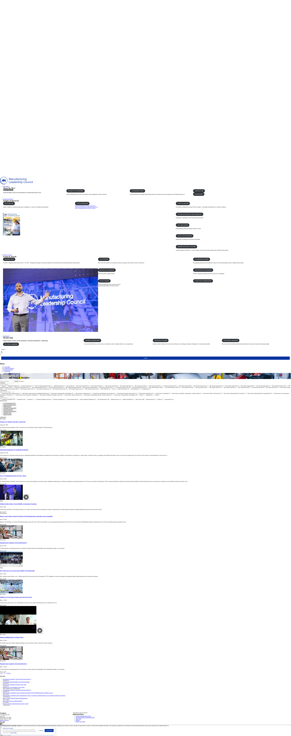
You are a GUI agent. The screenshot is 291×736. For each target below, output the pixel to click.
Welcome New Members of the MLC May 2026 (14, 684)
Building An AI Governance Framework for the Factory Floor (16, 597)
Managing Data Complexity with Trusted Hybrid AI (13, 542)
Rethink (78, 720)
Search (16, 381)
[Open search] (1, 352)
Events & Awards (7, 255)
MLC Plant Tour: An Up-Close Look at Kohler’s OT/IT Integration (17, 570)
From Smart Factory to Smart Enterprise (12, 701)
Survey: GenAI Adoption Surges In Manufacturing (15, 698)
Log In (2, 349)
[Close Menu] (0, 354)
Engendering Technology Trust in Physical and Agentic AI (17, 679)
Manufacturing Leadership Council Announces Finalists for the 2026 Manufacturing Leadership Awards (28, 692)
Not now (41, 730)
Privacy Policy (14, 732)
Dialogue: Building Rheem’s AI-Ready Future (11, 637)
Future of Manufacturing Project (83, 716)
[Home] (9, 373)
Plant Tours (78, 719)
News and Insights (14, 373)
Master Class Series (80, 721)
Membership (6, 336)
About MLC (6, 186)
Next (9, 673)
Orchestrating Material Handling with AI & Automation (16, 682)
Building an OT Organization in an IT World (13, 687)
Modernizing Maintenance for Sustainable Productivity (86, 206)
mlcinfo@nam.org (4, 720)
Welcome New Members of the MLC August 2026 (85, 205)
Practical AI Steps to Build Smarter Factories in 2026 (15, 703)
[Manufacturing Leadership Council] (16, 184)
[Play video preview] (26, 497)
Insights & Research (8, 199)
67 (7, 673)
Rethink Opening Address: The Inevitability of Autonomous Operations (18, 504)
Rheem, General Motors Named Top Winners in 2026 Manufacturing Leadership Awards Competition (26, 516)
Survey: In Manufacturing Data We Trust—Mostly (85, 208)
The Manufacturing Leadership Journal (85, 717)
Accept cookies (49, 730)
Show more (3, 417)
